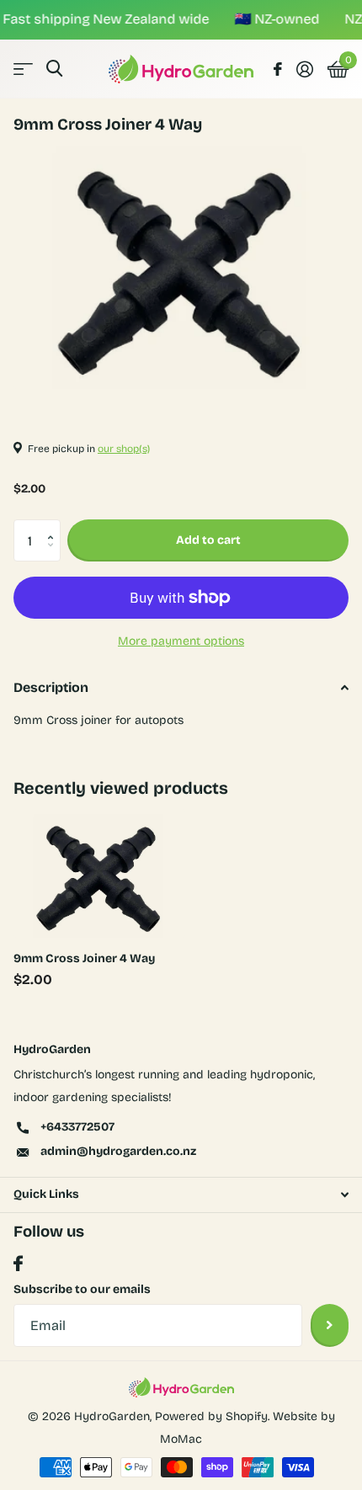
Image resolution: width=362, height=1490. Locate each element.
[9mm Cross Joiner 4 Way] (99, 873)
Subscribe (330, 1325)
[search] (54, 69)
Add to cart (208, 540)
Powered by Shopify (211, 1416)
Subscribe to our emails (82, 1289)
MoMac (181, 1439)
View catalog (23, 68)
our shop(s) (124, 449)
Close (181, 1195)
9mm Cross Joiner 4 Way (84, 958)
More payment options (181, 641)
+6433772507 (77, 1127)
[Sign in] (304, 69)
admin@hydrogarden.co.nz (118, 1151)
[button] (54, 525)
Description (50, 687)
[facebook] (18, 1264)
